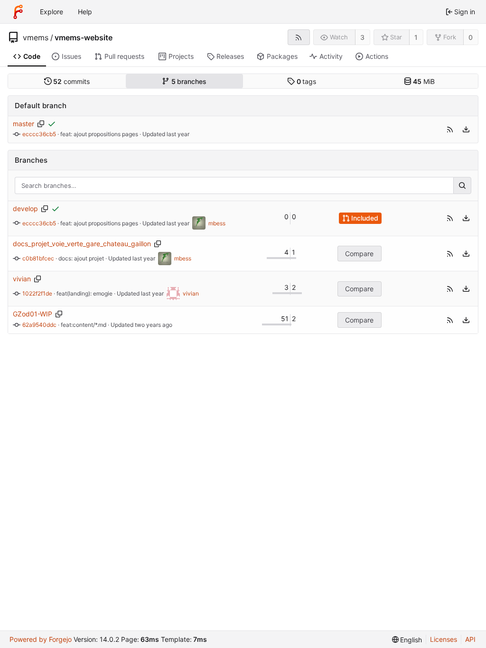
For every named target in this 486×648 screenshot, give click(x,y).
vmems (35, 37)
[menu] (466, 129)
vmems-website (83, 37)
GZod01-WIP (32, 314)
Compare (359, 254)
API (470, 639)
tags (307, 81)
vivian (22, 279)
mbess (216, 223)
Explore (51, 12)
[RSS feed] (299, 37)
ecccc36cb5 (39, 134)
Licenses (443, 639)
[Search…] (462, 185)
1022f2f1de (37, 293)
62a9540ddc (39, 324)
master (23, 124)
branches (189, 81)
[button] (450, 129)
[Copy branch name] (41, 123)
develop (25, 208)
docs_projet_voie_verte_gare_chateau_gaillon (82, 244)
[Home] (18, 11)
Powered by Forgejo (40, 639)
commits (71, 81)
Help (85, 12)
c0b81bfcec (38, 258)
